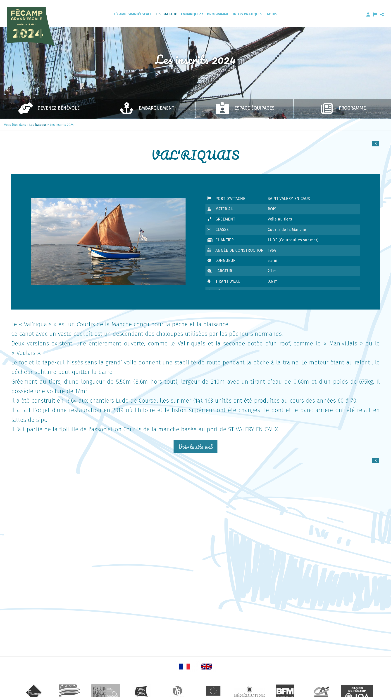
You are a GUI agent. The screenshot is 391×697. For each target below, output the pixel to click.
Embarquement (156, 108)
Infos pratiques (247, 14)
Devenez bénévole (59, 108)
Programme (218, 14)
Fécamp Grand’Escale (133, 14)
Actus (272, 14)
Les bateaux (166, 14)
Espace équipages (254, 108)
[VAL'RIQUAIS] (108, 242)
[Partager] (382, 14)
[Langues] (375, 14)
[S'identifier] (368, 14)
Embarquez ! (192, 14)
